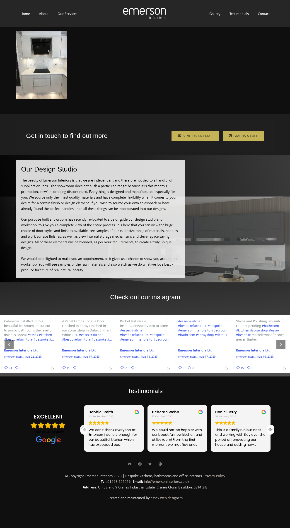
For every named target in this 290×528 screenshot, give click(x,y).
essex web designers (167, 498)
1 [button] (138, 369)
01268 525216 (119, 481)
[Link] (144, 13)
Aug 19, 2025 (91, 357)
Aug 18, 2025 (149, 357)
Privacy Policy (214, 475)
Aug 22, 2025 (33, 357)
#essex (33, 335)
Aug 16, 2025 (265, 357)
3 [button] (152, 369)
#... (51, 339)
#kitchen (45, 335)
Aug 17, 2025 (207, 357)
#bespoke (41, 339)
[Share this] (140, 464)
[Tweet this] (150, 464)
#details (221, 335)
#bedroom (161, 339)
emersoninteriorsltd (14, 357)
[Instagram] (145, 510)
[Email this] (130, 464)
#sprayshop (205, 335)
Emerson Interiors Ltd (21, 350)
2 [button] (145, 369)
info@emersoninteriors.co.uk (166, 481)
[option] (145, 344)
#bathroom (186, 335)
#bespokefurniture (18, 339)
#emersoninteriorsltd (136, 339)
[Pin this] (160, 464)
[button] (270, 429)
